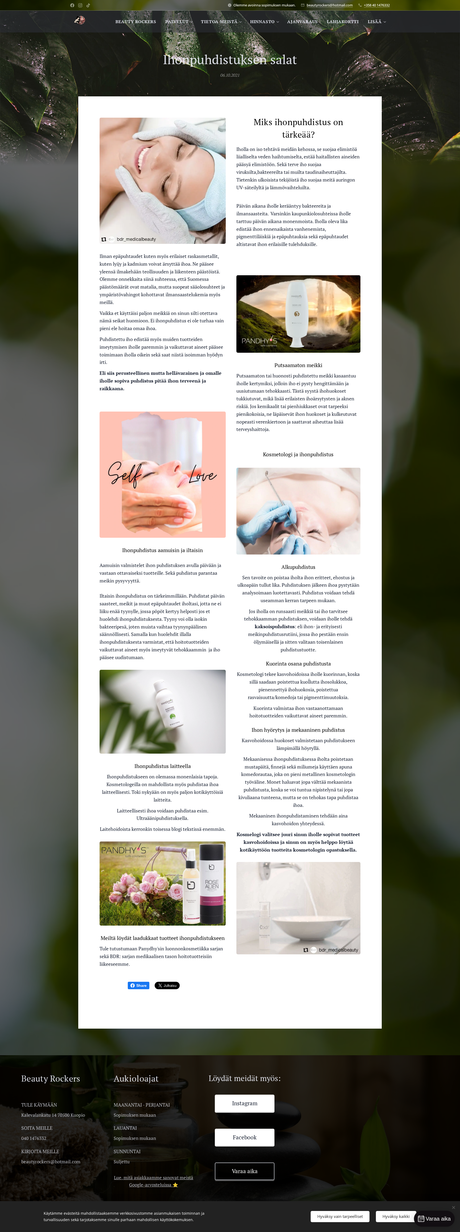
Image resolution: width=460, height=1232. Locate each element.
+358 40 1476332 (377, 5)
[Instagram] (80, 5)
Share (141, 985)
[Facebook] (72, 5)
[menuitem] (136, 21)
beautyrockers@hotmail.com (330, 5)
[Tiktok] (88, 5)
